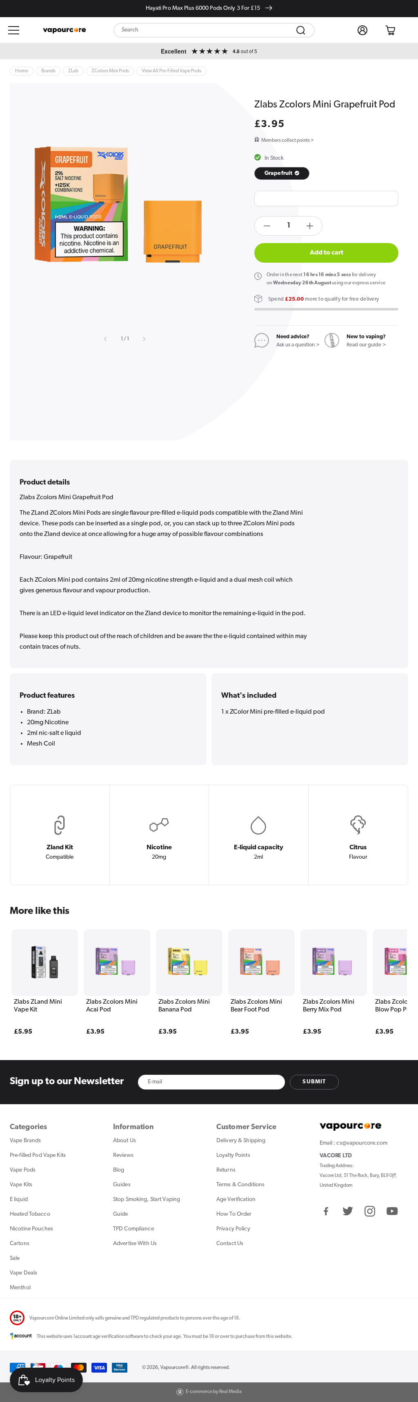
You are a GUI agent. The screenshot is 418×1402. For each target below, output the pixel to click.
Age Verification (236, 1200)
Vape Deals (23, 1273)
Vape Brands (25, 1141)
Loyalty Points (233, 1155)
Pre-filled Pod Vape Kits (38, 1155)
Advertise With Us (135, 1244)
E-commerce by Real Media (214, 1391)
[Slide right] (144, 339)
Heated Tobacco (30, 1214)
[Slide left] (106, 339)
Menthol (20, 1288)
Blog (118, 1170)
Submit (314, 1082)
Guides (122, 1185)
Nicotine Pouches (31, 1229)
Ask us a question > (298, 345)
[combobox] (214, 30)
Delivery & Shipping (240, 1141)
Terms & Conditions (240, 1185)
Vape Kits (21, 1185)
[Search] (300, 30)
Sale (15, 1258)
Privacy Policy (233, 1229)
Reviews (123, 1155)
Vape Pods (23, 1170)
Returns (226, 1170)
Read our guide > (366, 345)
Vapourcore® (174, 1367)
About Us (124, 1141)
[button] (14, 30)
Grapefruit (279, 173)
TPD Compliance (133, 1229)
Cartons (19, 1244)
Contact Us (229, 1244)
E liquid (19, 1200)
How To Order (233, 1214)
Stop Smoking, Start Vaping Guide (146, 1207)
